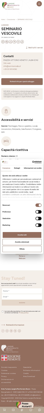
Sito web (7, 63)
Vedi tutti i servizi (35, 47)
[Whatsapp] (39, 410)
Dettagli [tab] (17, 168)
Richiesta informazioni (31, 370)
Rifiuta (22, 249)
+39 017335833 (9, 395)
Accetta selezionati (22, 242)
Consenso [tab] (6, 168)
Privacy (4, 376)
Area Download (29, 376)
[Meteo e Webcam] (22, 410)
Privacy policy (24, 313)
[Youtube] (7, 330)
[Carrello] (4, 410)
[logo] (10, 5)
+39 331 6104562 (10, 69)
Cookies (4, 370)
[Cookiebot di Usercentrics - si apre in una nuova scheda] (32, 162)
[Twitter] (15, 330)
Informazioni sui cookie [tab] (33, 168)
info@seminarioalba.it (12, 66)
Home (3, 19)
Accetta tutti (22, 235)
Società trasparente (9, 367)
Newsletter (27, 367)
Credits (26, 373)
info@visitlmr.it (35, 395)
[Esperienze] (13, 410)
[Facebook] (3, 330)
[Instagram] (11, 330)
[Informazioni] (30, 410)
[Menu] (39, 3)
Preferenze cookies (8, 373)
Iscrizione (22, 302)
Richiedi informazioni (15, 325)
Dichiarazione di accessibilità (7, 381)
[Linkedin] (19, 330)
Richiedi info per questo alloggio (22, 81)
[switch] (38, 212)
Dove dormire (11, 19)
